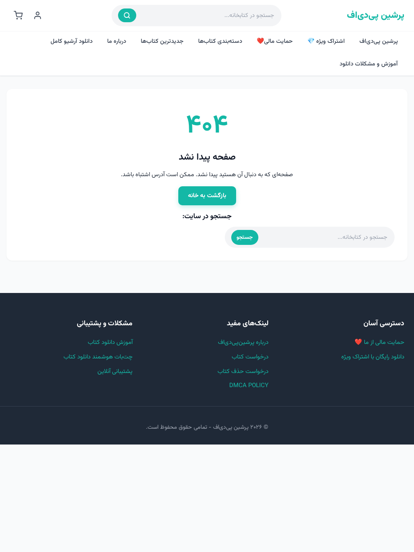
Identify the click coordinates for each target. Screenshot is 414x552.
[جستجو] (127, 15)
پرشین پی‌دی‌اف (375, 15)
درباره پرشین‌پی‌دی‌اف (243, 342)
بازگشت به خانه (207, 195)
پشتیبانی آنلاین (115, 371)
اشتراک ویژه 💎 (326, 41)
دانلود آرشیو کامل (72, 41)
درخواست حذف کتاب (243, 371)
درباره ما (116, 41)
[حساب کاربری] (37, 15)
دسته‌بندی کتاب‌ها (220, 41)
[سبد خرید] (18, 15)
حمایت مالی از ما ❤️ (379, 342)
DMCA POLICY (248, 385)
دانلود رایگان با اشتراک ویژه (372, 357)
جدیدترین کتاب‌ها (162, 41)
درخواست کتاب (250, 357)
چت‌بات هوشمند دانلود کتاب (98, 357)
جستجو (245, 237)
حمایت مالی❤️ (275, 41)
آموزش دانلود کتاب (110, 342)
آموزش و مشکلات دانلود (369, 64)
